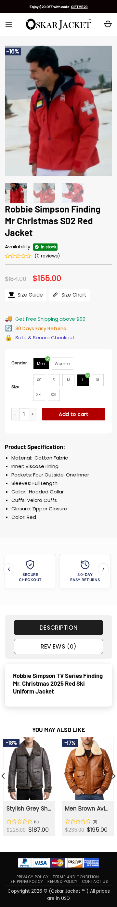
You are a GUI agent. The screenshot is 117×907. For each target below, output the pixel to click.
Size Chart (73, 294)
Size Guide (29, 294)
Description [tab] (58, 627)
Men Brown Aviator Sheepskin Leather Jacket (87, 808)
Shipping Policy (26, 881)
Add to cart (73, 414)
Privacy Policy (32, 877)
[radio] (41, 363)
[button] (8, 24)
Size (15, 387)
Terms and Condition (76, 877)
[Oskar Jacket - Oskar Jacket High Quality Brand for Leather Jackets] (58, 24)
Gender (19, 363)
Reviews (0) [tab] (59, 646)
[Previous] (15, 111)
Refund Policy (62, 881)
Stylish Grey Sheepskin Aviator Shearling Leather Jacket (28, 808)
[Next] (102, 111)
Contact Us (95, 881)
